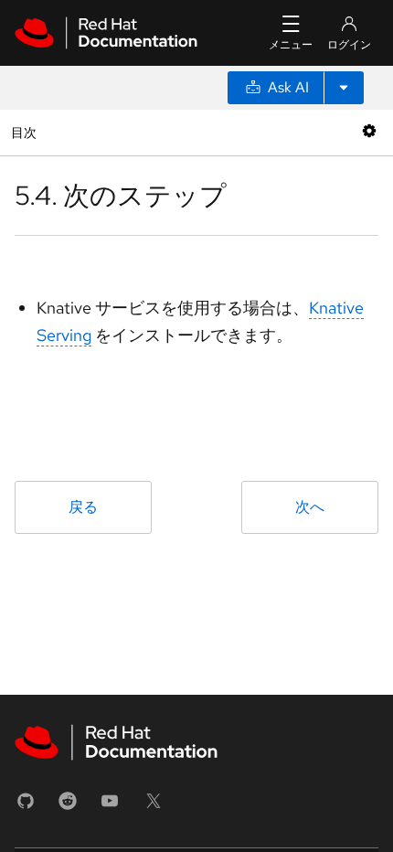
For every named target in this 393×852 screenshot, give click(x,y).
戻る (83, 507)
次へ (309, 507)
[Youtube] (110, 806)
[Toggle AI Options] (344, 87)
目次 (26, 132)
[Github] (26, 806)
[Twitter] (154, 806)
